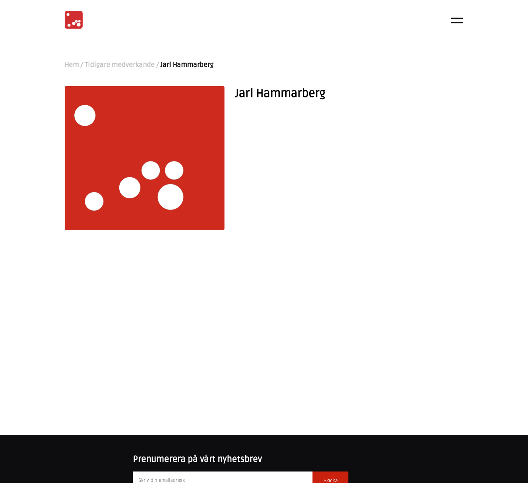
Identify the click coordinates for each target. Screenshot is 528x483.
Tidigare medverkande (120, 65)
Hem (72, 65)
